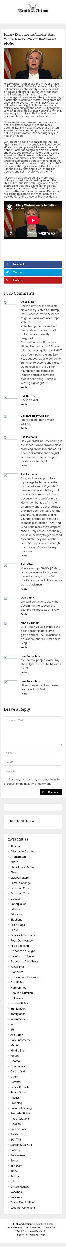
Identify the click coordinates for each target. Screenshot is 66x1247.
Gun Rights (17, 982)
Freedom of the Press (24, 961)
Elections (16, 919)
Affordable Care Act (23, 851)
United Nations (19, 1186)
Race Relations (20, 1118)
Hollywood (17, 998)
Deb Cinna (27, 597)
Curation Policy (14, 1227)
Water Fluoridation (22, 1202)
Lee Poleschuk (30, 656)
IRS (12, 1029)
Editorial (15, 909)
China (13, 872)
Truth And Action (22, 1224)
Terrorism (16, 1160)
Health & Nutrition (21, 993)
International (18, 1019)
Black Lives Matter (22, 867)
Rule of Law (18, 1129)
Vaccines (16, 1192)
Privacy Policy (33, 1227)
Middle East (17, 1050)
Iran (12, 1024)
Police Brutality (20, 1087)
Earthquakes (18, 904)
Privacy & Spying (21, 1108)
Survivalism (17, 1155)
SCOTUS (16, 1139)
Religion (15, 1124)
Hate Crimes (18, 987)
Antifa (14, 862)
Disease (15, 898)
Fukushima (17, 966)
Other (14, 1076)
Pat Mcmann (29, 436)
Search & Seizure (21, 1144)
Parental (15, 1082)
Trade (14, 1171)
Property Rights (20, 1113)
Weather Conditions (23, 1207)
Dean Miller (28, 301)
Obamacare (17, 1066)
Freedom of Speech (23, 956)
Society (15, 1150)
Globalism (16, 972)
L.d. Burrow (28, 396)
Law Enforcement (22, 1040)
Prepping (16, 1103)
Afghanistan (18, 856)
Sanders (15, 1134)
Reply (24, 387)
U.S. (12, 1181)
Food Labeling (19, 945)
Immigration (18, 1008)
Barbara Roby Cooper (35, 415)
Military (14, 1055)
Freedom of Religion (23, 951)
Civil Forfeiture (19, 877)
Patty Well (27, 564)
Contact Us (50, 1227)
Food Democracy (21, 940)
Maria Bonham (30, 622)
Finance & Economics (24, 935)
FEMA (14, 930)
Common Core (19, 888)
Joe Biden (16, 1034)
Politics (15, 1097)
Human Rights (19, 1003)
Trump (14, 1176)
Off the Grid (17, 1071)
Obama (15, 1061)
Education (16, 914)
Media (14, 1045)
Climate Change (20, 883)
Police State (18, 1092)
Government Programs (25, 977)
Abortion (15, 846)
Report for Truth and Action (31, 1234)
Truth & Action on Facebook (31, 1231)
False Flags (17, 924)
